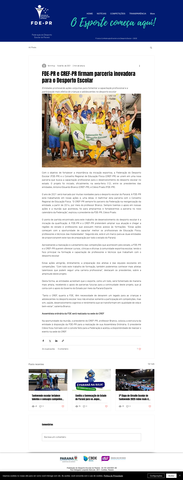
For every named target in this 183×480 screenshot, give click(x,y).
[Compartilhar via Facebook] (43, 340)
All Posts (32, 47)
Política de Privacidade (113, 475)
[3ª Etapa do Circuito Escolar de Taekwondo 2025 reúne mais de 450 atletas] (135, 380)
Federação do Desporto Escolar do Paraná (42, 36)
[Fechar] (179, 476)
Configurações (156, 475)
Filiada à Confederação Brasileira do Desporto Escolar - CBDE (116, 38)
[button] (151, 47)
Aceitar (171, 475)
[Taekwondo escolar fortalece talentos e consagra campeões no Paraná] (48, 380)
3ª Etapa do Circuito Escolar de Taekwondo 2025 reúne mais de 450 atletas (134, 397)
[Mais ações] (139, 65)
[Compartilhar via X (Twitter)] (49, 340)
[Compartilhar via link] (63, 340)
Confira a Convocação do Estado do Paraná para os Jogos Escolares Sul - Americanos (90, 397)
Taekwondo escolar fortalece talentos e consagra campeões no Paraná (47, 397)
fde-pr (42, 23)
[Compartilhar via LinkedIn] (56, 340)
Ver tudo (151, 364)
